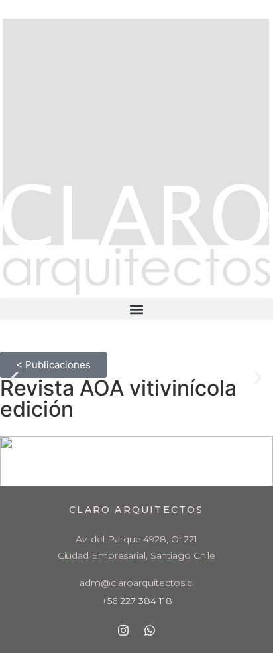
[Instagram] (123, 630)
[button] (136, 309)
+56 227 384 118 (136, 601)
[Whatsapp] (150, 630)
